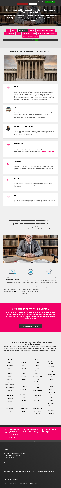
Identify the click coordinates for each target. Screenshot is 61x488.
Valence (51, 389)
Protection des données (9, 457)
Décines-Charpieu (23, 357)
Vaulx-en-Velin (51, 392)
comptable (31, 30)
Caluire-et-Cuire (10, 395)
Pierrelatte (37, 373)
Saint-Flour (37, 405)
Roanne (37, 387)
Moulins (37, 362)
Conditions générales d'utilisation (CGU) (12, 455)
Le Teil (23, 392)
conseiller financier (9, 33)
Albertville (10, 359)
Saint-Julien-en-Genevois (51, 358)
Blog (5, 460)
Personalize (33, 4)
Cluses (10, 411)
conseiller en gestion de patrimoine (45, 30)
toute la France (15, 291)
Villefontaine (51, 403)
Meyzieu (24, 405)
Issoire (23, 383)
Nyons (37, 365)
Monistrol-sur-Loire (23, 408)
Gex (24, 370)
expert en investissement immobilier (47, 33)
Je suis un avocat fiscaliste (30, 326)
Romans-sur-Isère (37, 390)
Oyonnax (37, 370)
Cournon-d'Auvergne (9, 415)
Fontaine (24, 368)
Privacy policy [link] (41, 4)
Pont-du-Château (37, 376)
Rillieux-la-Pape (37, 382)
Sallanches (51, 369)
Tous (8, 30)
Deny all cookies (22, 4)
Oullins (37, 368)
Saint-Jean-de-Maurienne (37, 412)
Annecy (10, 362)
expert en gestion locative (29, 33)
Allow (36, 39)
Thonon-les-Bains (51, 382)
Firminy (23, 365)
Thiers (51, 379)
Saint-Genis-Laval (37, 408)
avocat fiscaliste (23, 30)
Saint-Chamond (37, 393)
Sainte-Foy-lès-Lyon (37, 396)
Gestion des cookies (8, 459)
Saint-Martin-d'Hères (51, 362)
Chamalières (10, 398)
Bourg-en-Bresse (10, 382)
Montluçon (37, 359)
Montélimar (37, 357)
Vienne (51, 400)
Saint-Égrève (37, 400)
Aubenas (10, 370)
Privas (37, 379)
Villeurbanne (51, 410)
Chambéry (9, 401)
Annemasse (10, 365)
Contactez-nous (7, 462)
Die (23, 359)
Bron (10, 393)
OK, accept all (50, 1)
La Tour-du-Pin (23, 386)
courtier (19, 33)
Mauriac (24, 400)
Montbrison (23, 411)
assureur (14, 30)
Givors (23, 373)
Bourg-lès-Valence (9, 384)
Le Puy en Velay (23, 389)
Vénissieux (51, 394)
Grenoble (23, 376)
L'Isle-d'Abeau (23, 394)
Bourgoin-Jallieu (10, 387)
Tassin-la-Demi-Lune (51, 375)
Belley (9, 376)
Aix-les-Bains (10, 357)
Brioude (10, 390)
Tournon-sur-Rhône (51, 385)
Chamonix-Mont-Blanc (10, 404)
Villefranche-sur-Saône (51, 406)
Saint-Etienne (37, 403)
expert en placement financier (30, 36)
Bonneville (9, 379)
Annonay (10, 368)
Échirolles (23, 362)
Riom (37, 384)
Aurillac (10, 373)
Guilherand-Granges (23, 380)
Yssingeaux (51, 413)
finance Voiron (7, 474)
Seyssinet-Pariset (51, 371)
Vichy (51, 397)
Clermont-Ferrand (10, 408)
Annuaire (6, 453)
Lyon (24, 397)
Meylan (23, 403)
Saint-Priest (51, 366)
